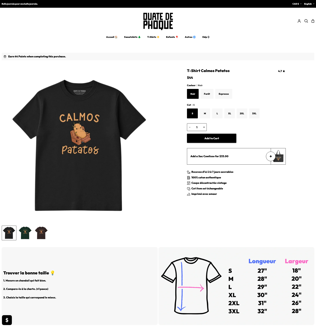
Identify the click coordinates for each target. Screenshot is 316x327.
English (308, 3)
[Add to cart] (271, 156)
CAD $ (295, 3)
